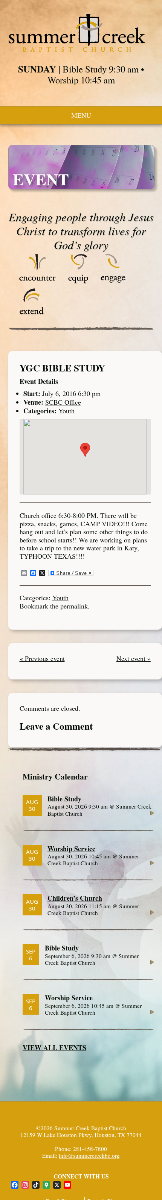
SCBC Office (63, 402)
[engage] (113, 281)
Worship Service (71, 848)
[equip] (78, 281)
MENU (81, 115)
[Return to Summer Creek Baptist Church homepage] (76, 33)
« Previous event (42, 659)
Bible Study (64, 799)
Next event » (133, 659)
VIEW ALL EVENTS (54, 1047)
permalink (74, 605)
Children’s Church (74, 898)
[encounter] (38, 281)
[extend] (32, 315)
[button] (85, 450)
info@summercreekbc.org (89, 1155)
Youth (66, 410)
